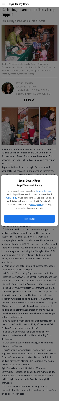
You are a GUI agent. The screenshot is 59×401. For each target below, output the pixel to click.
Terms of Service (43, 190)
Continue (29, 219)
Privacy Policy (11, 197)
